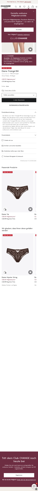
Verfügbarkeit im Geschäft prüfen (19, 105)
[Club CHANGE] (28, 7)
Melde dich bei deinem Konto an (26, 480)
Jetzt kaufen (27, 2)
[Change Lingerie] (6, 6)
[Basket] (33, 7)
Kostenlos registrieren (24, 34)
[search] (16, 7)
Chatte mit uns (8, 140)
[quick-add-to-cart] (5, 209)
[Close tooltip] (33, 11)
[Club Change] (24, 7)
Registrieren (16, 58)
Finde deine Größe (10, 90)
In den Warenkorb (19, 100)
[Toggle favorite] (30, 49)
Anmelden (19, 29)
